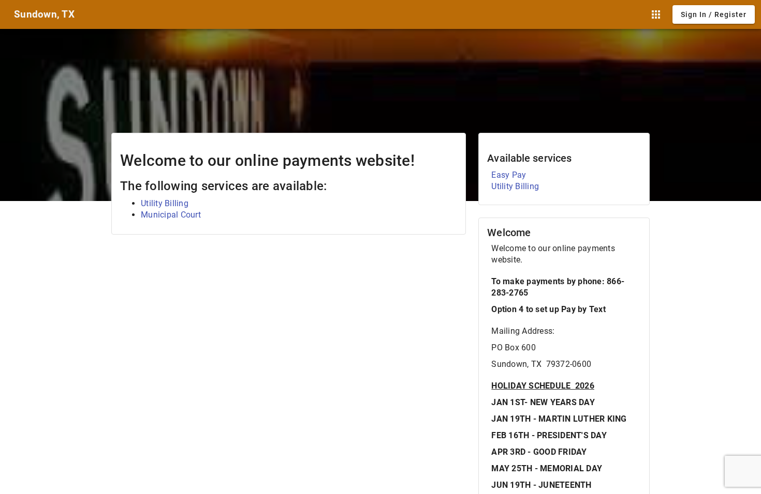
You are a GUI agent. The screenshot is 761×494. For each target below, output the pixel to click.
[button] (655, 14)
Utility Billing (164, 203)
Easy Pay (508, 175)
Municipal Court (171, 215)
